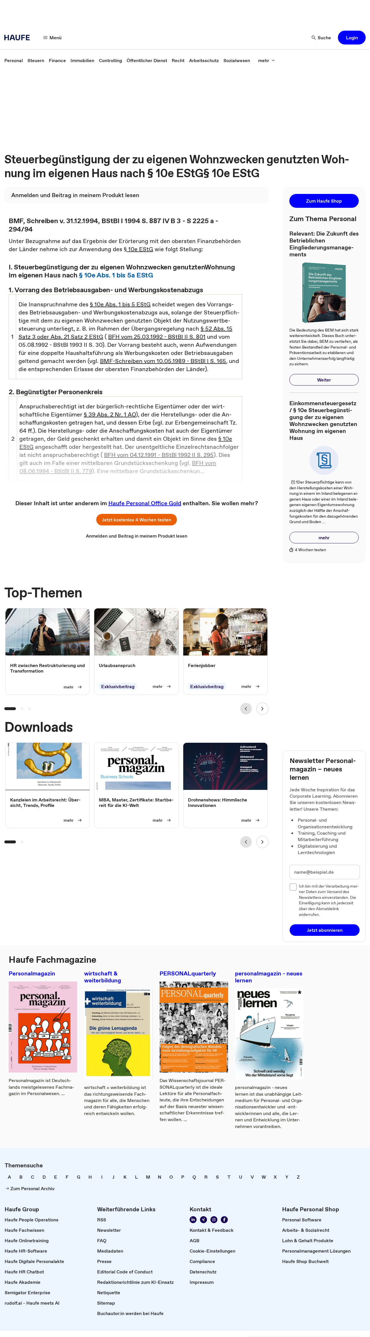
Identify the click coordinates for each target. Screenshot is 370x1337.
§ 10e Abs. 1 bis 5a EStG (116, 275)
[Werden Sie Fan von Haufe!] (224, 1219)
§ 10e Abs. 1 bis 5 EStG (120, 304)
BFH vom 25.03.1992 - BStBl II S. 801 (157, 337)
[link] (13, 60)
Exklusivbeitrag (117, 686)
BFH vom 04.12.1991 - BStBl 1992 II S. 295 (159, 455)
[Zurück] (246, 708)
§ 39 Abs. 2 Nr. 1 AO (110, 414)
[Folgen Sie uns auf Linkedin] (193, 1219)
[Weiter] (262, 709)
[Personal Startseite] (18, 37)
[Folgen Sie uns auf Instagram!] (213, 1219)
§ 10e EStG (138, 249)
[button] (352, 38)
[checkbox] (293, 887)
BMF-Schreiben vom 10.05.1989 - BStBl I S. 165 (163, 361)
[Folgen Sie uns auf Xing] (203, 1219)
